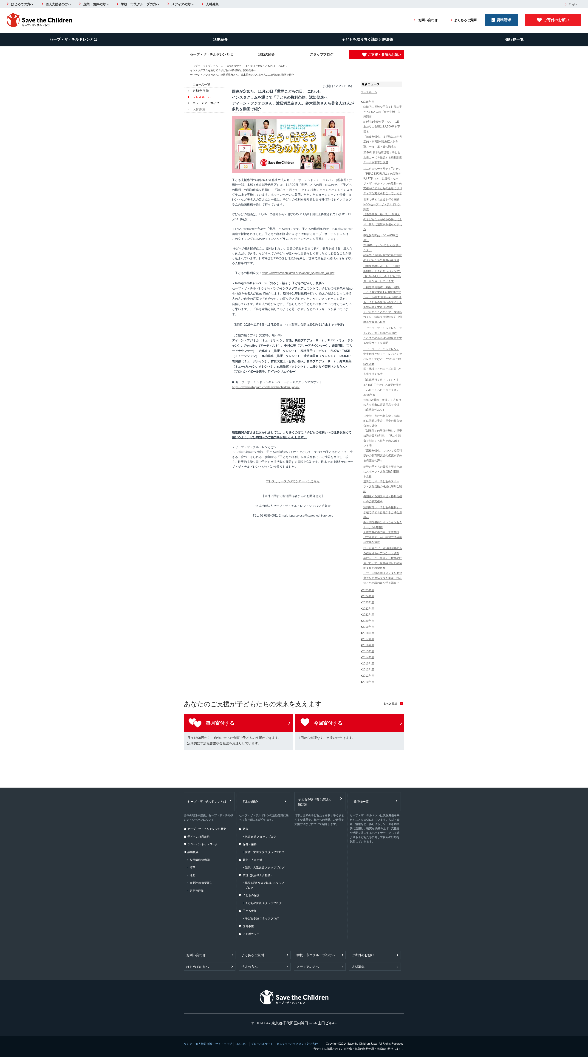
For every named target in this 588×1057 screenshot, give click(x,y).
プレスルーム (215, 66)
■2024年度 (367, 596)
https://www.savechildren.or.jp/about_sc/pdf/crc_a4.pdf (298, 273)
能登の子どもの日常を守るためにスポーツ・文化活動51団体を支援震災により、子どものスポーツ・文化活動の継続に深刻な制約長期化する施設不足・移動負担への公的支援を (382, 484)
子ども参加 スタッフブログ (262, 918)
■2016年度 (367, 645)
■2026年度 (367, 101)
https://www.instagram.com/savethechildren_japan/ (266, 387)
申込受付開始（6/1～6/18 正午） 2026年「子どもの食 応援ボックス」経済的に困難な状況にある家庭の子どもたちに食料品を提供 (382, 248)
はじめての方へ (22, 4)
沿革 (192, 867)
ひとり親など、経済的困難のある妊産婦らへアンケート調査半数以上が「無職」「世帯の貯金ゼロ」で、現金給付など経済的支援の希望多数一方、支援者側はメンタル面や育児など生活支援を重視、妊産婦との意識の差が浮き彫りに (382, 566)
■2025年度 (367, 590)
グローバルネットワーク (202, 844)
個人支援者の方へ (58, 4)
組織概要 (192, 852)
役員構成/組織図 (200, 860)
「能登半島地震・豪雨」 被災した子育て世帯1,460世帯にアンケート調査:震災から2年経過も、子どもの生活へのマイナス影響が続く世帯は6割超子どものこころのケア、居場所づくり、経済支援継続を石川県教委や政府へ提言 (382, 305)
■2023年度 (367, 602)
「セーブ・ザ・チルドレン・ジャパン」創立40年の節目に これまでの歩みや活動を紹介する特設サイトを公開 (382, 335)
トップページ (197, 66)
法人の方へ (249, 967)
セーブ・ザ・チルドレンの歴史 (206, 829)
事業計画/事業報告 (201, 883)
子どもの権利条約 (198, 836)
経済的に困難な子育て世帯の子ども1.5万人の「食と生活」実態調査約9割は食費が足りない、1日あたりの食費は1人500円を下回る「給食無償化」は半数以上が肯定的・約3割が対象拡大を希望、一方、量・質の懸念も (382, 126)
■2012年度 (367, 669)
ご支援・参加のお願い (384, 55)
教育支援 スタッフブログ (260, 836)
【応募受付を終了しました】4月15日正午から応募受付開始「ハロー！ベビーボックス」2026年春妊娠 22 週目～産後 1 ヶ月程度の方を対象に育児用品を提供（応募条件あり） (382, 394)
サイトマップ (223, 1044)
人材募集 (212, 4)
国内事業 (248, 926)
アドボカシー (251, 933)
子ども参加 (250, 911)
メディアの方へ (182, 4)
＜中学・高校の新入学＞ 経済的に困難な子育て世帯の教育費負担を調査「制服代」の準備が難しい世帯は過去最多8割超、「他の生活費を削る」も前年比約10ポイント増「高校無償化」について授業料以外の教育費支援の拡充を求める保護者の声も (382, 438)
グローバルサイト (262, 1044)
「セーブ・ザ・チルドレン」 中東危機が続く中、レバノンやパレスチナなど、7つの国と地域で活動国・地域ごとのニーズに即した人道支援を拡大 (382, 362)
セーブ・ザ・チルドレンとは (73, 39)
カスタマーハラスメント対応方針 (297, 1044)
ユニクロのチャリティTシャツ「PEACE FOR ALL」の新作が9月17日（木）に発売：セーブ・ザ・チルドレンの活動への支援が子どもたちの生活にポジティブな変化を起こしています (382, 181)
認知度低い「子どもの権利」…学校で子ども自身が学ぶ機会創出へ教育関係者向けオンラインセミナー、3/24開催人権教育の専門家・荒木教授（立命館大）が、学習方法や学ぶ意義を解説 (382, 525)
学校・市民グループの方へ (140, 4)
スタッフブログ (321, 54)
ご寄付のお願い (556, 20)
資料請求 (504, 20)
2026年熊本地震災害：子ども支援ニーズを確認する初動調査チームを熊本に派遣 (382, 157)
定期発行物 (197, 890)
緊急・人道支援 (252, 860)
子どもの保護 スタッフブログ (263, 903)
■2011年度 (367, 675)
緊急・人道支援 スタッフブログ (264, 867)
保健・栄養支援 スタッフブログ (264, 852)
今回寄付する (328, 723)
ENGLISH (241, 1044)
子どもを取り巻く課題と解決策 (367, 39)
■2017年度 (367, 639)
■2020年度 (367, 620)
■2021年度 (367, 614)
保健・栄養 (250, 844)
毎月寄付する (220, 723)
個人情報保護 (203, 1044)
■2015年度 (367, 651)
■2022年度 (367, 608)
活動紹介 (220, 39)
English (573, 4)
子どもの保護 (251, 895)
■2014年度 (367, 657)
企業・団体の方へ (96, 4)
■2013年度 (367, 663)
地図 (192, 875)
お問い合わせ (428, 20)
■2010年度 (367, 682)
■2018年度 (367, 633)
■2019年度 (367, 626)
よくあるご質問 (465, 20)
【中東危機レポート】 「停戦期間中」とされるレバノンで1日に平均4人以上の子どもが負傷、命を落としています (382, 274)
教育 (245, 829)
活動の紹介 (266, 54)
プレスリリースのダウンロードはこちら (293, 481)
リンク (188, 1044)
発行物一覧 (514, 39)
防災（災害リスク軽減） (258, 875)
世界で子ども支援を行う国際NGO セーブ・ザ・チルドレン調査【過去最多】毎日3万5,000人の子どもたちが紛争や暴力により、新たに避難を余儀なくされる (382, 214)
